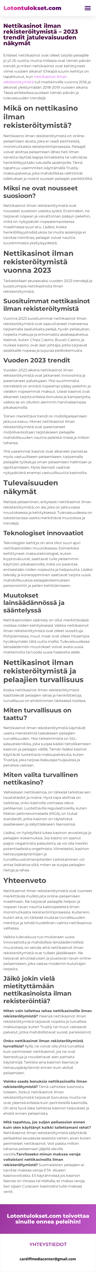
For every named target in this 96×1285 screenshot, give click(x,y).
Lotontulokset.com (32, 8)
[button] (88, 8)
